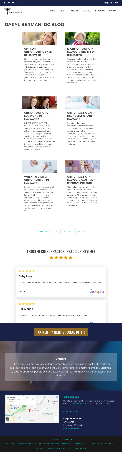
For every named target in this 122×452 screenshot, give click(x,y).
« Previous (43, 231)
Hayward (113, 443)
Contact (113, 11)
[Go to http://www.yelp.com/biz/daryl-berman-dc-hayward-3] (17, 2)
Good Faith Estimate (45, 448)
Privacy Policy (81, 443)
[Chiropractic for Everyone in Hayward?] (39, 102)
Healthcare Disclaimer (49, 443)
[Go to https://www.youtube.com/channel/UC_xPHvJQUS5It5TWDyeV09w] (13, 2)
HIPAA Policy (67, 443)
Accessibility (11, 443)
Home (52, 11)
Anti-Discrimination (27, 443)
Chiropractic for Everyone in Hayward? (37, 115)
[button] (61, 332)
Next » (80, 231)
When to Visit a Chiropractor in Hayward (36, 179)
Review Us (100, 11)
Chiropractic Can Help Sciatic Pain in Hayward (81, 115)
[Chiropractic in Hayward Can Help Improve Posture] (82, 166)
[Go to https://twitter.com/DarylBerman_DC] (9, 2)
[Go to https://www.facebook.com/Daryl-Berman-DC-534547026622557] (4, 2)
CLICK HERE (79, 403)
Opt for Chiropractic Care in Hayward (38, 51)
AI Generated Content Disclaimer (71, 448)
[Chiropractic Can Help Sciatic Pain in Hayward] (82, 102)
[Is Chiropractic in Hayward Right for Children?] (82, 38)
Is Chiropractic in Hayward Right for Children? (81, 51)
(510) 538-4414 (110, 3)
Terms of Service (98, 443)
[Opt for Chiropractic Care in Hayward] (39, 38)
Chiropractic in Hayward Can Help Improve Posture (81, 179)
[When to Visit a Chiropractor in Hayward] (39, 166)
